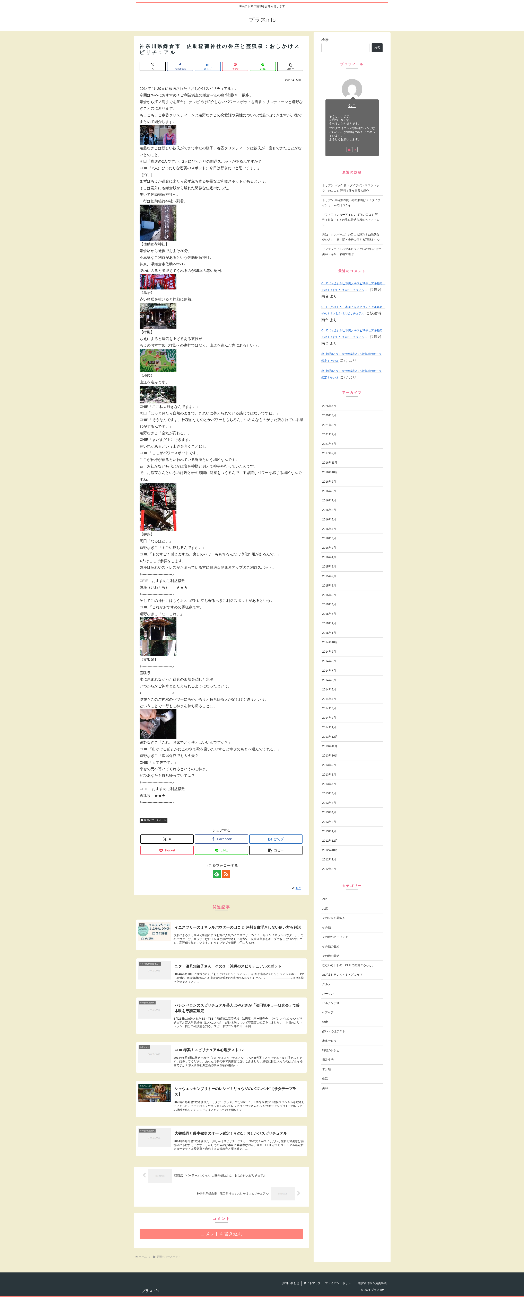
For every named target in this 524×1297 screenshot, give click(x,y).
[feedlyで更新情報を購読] (217, 874)
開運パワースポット (155, 820)
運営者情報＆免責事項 (372, 1283)
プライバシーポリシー (339, 1283)
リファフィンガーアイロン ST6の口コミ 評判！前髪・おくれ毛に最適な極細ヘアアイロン (350, 219)
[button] (290, 66)
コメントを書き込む (222, 1233)
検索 (325, 40)
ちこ (352, 106)
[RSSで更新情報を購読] (226, 874)
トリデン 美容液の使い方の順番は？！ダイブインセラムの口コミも (351, 202)
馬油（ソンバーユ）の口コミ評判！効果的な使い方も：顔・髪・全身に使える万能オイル (350, 237)
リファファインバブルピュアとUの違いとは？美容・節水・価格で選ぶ (352, 251)
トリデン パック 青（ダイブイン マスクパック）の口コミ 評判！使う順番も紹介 (350, 188)
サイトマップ (312, 1283)
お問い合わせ (290, 1283)
